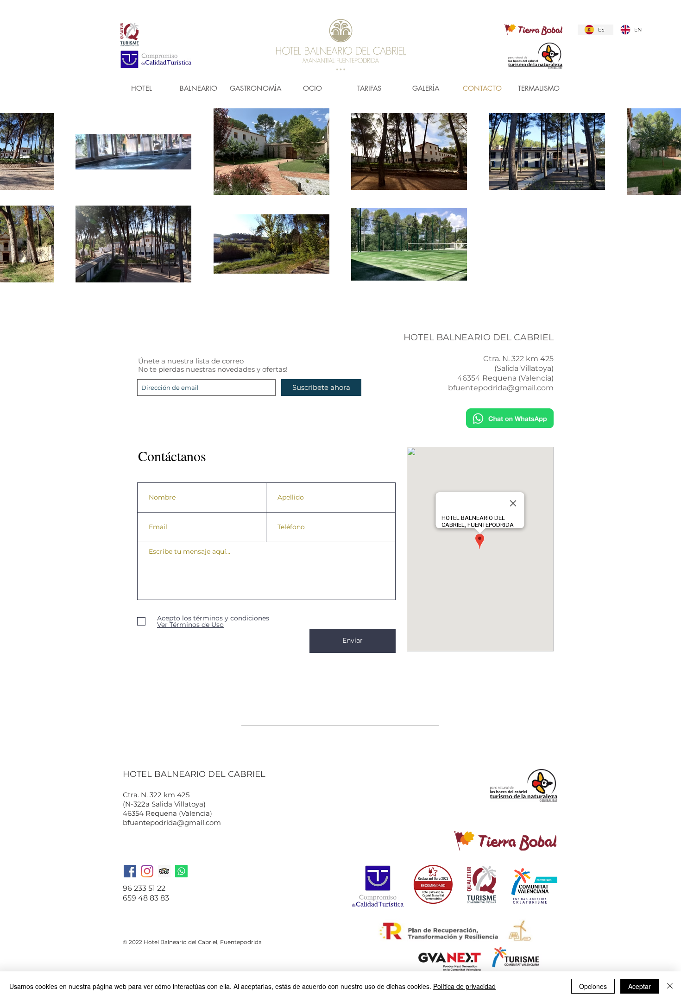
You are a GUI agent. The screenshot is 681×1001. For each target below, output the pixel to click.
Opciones (593, 986)
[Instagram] (147, 871)
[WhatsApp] (181, 871)
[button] (198, 88)
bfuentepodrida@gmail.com (501, 387)
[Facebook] (130, 871)
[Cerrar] (669, 986)
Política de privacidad (464, 986)
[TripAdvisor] (164, 871)
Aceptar (639, 986)
